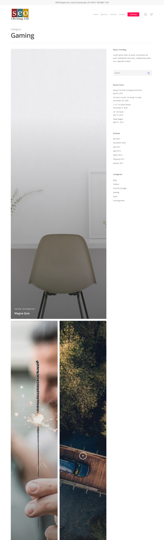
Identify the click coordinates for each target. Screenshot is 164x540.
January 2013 (118, 163)
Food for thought (120, 188)
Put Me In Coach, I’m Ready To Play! (127, 97)
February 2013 (118, 159)
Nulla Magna (118, 119)
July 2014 (116, 147)
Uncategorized (28, 309)
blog (114, 180)
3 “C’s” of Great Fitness (122, 104)
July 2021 (116, 138)
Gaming (17, 309)
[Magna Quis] (58, 184)
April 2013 (117, 151)
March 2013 (117, 155)
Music (115, 196)
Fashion (116, 184)
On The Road (118, 112)
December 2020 (119, 143)
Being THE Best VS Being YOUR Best (127, 90)
